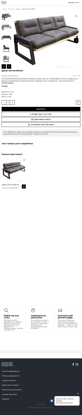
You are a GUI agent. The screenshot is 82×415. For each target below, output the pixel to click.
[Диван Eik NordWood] (14, 170)
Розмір (5, 86)
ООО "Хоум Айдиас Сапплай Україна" (41, 407)
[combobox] (73, 2)
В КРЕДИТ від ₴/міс (41, 114)
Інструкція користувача (9, 394)
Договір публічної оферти (10, 385)
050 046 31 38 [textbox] (73, 3)
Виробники (5, 399)
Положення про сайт (9, 380)
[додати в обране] (78, 102)
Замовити (41, 109)
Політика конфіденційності (10, 371)
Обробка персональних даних (12, 389)
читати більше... (8, 83)
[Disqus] (41, 216)
